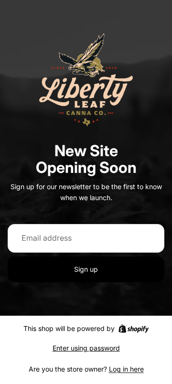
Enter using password (86, 348)
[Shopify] (133, 328)
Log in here (126, 369)
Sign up (86, 269)
